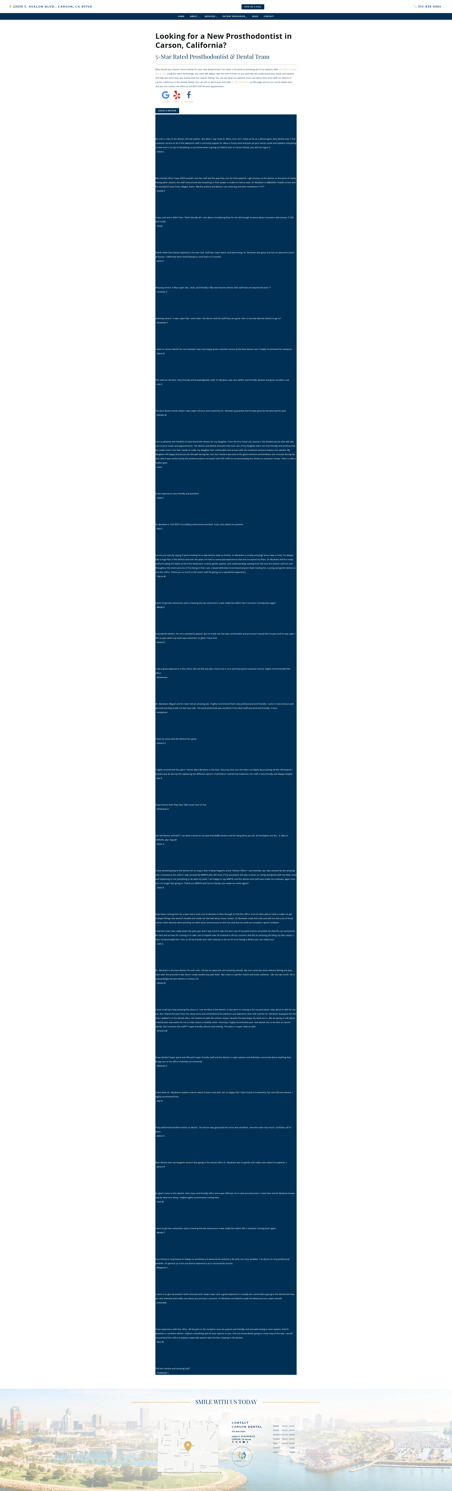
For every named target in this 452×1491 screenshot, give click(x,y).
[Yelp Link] (248, 1442)
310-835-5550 (429, 6)
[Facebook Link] (233, 1442)
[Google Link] (240, 1442)
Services (210, 16)
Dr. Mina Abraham (240, 82)
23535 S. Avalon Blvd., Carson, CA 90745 (52, 6)
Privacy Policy (230, 1489)
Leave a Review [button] (167, 111)
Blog (255, 16)
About (194, 16)
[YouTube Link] (244, 1442)
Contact (269, 16)
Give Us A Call (252, 7)
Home (181, 16)
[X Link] (237, 1442)
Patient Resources (233, 16)
